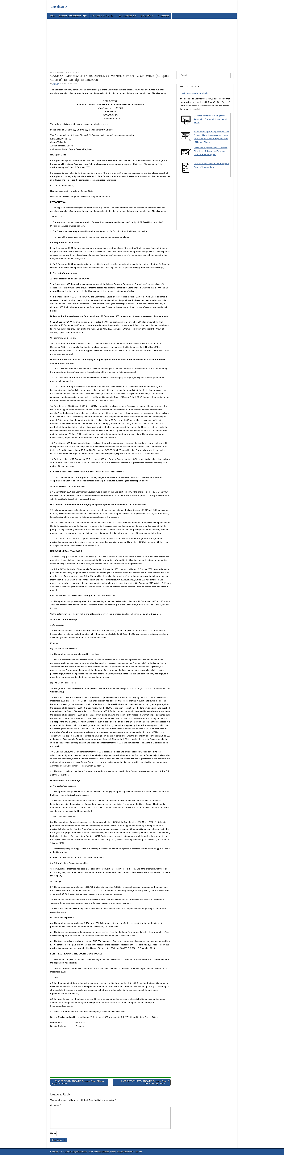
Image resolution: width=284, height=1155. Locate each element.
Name (53, 1133)
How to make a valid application (194, 93)
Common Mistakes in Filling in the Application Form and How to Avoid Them (210, 119)
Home (52, 16)
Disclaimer (126, 1152)
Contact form (163, 16)
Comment (55, 1105)
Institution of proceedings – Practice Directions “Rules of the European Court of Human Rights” (210, 151)
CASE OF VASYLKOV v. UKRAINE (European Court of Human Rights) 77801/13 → (145, 1082)
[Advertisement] (139, 42)
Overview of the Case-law (103, 16)
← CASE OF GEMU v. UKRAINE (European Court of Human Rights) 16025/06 (78, 1082)
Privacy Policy (147, 16)
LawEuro (58, 6)
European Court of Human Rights (73, 16)
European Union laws (127, 16)
